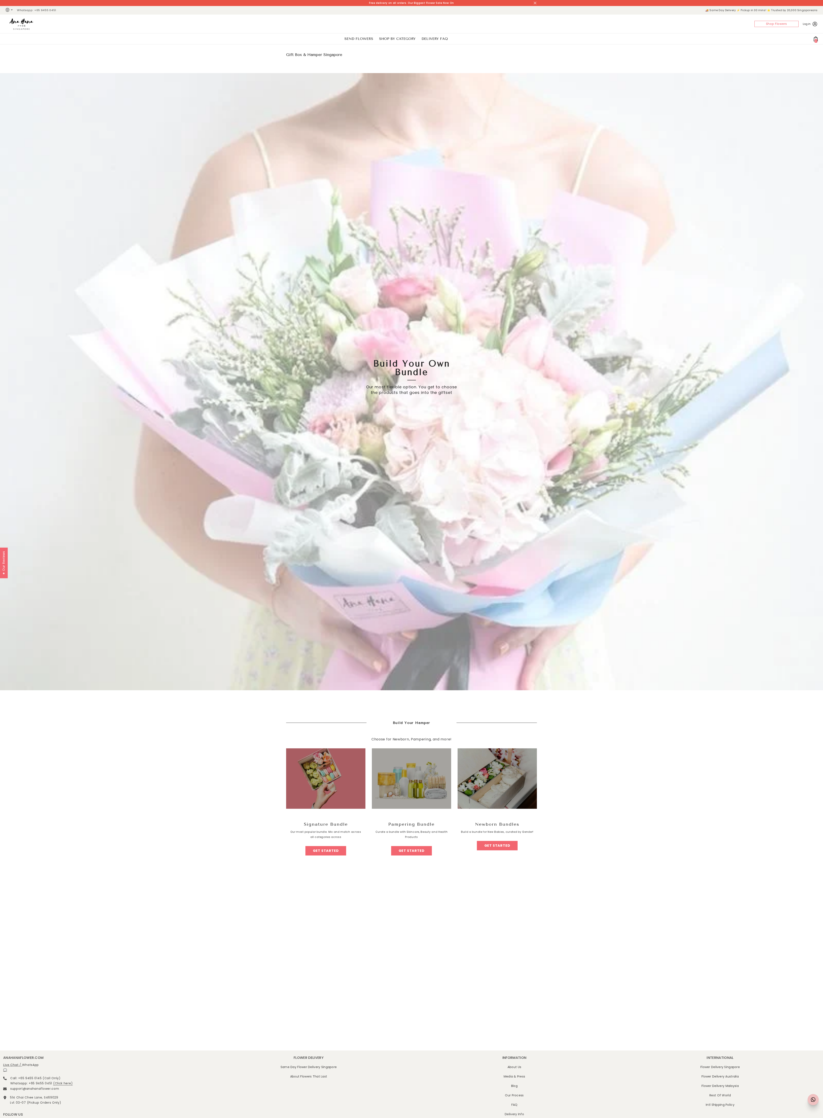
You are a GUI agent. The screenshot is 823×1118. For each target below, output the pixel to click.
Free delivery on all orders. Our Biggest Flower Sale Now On (411, 3)
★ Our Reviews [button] (4, 563)
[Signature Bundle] (325, 778)
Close (535, 3)
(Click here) (63, 1083)
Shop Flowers (776, 24)
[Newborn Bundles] (497, 778)
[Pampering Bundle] (411, 778)
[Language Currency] (9, 10)
